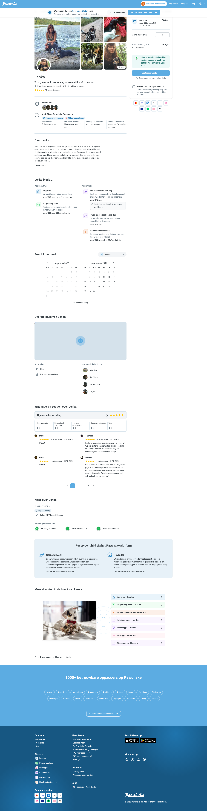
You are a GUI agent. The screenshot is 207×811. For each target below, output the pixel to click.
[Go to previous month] (47, 263)
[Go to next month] (113, 263)
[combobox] (112, 254)
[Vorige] (67, 485)
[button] (151, 61)
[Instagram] (138, 759)
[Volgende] (93, 485)
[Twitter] (132, 759)
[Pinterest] (144, 759)
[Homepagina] (35, 657)
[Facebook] (127, 759)
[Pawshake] (9, 3)
